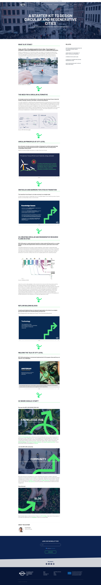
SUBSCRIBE (50, 551)
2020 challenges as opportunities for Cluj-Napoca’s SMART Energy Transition (74, 49)
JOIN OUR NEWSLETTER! (50, 541)
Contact (80, 4)
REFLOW (25, 436)
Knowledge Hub (49, 4)
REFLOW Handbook (22, 442)
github (81, 582)
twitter (77, 582)
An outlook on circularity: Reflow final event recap (73, 64)
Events (75, 4)
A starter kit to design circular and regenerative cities (73, 60)
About (39, 4)
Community (56, 4)
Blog (71, 4)
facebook (79, 582)
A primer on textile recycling (72, 56)
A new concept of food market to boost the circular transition (73, 53)
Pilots (43, 4)
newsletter (34, 517)
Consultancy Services (64, 4)
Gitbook (36, 443)
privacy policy (53, 548)
